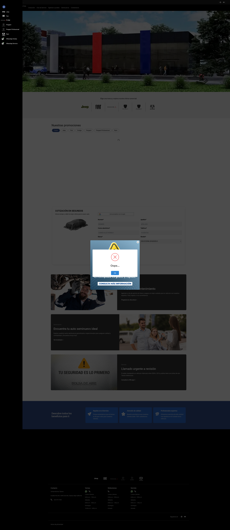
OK (115, 273)
